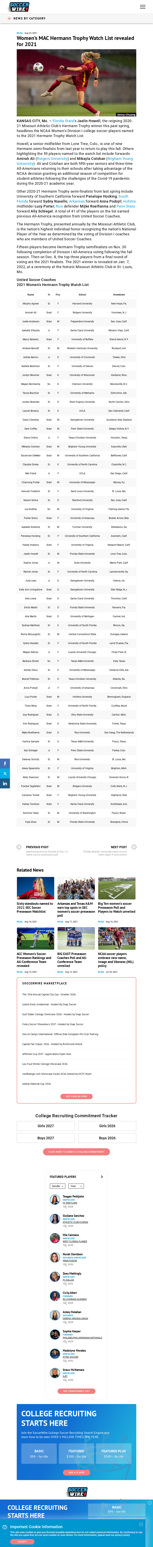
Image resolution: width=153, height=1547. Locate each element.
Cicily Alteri (70, 1293)
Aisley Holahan (72, 1312)
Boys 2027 (45, 1138)
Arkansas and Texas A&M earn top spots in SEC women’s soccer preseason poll (76, 909)
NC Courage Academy (75, 1299)
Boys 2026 (107, 1138)
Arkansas (77, 201)
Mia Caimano (71, 1235)
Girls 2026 (107, 1126)
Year (73, 1186)
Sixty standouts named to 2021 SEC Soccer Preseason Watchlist (35, 907)
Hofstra (129, 201)
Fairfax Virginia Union (75, 1318)
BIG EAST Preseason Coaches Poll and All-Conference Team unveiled (72, 960)
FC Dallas (68, 1280)
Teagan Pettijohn (73, 1196)
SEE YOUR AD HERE (76, 1096)
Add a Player (76, 1472)
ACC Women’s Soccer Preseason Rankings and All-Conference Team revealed (34, 960)
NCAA (20, 33)
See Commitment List (76, 1391)
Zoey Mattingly (72, 1273)
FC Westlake (70, 1203)
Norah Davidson (73, 1254)
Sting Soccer (70, 1357)
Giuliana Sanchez (73, 1216)
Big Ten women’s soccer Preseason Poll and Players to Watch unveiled (116, 907)
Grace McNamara (73, 1370)
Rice (59, 206)
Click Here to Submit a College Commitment (77, 1152)
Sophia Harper (72, 1331)
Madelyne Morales (74, 1350)
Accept (22, 1541)
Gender (56, 1186)
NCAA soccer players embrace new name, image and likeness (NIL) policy (116, 960)
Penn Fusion (70, 1260)
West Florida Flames (75, 1241)
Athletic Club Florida (75, 1222)
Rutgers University (52, 158)
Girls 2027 (46, 1126)
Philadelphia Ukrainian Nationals (82, 1337)
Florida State (63, 121)
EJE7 (65, 1376)
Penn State (126, 206)
